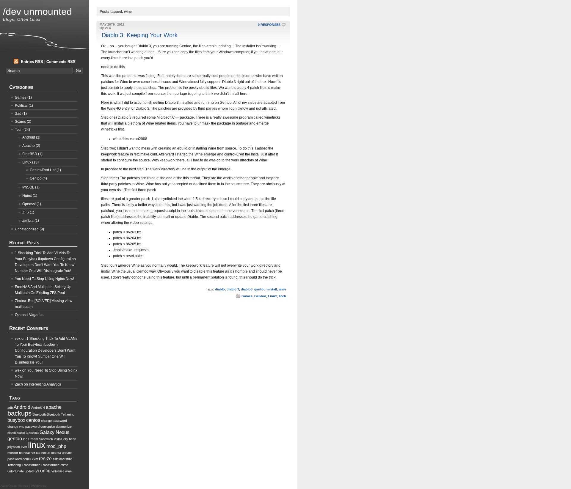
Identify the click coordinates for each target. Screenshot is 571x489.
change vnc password (23, 426)
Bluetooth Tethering (60, 414)
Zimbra (28, 220)
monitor (12, 453)
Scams (20, 122)
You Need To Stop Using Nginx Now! (44, 279)
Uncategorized (27, 229)
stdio (68, 459)
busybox (16, 420)
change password (54, 420)
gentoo (260, 289)
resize (45, 458)
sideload (59, 459)
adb (10, 407)
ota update (64, 453)
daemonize (64, 426)
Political (21, 105)
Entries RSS (32, 61)
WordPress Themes (14, 486)
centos (33, 420)
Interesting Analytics (45, 384)
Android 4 (38, 407)
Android (28, 137)
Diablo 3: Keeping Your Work (140, 35)
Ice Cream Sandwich (38, 439)
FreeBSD (29, 154)
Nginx (27, 196)
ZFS (25, 212)
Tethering (14, 465)
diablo (220, 289)
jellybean (13, 447)
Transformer (31, 465)
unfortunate (15, 471)
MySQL (28, 187)
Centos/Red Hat (43, 170)
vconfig (43, 470)
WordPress (38, 486)
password (14, 459)
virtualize (57, 471)
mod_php (56, 446)
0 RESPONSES (269, 24)
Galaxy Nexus (54, 432)
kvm (24, 447)
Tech (282, 296)
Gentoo (260, 296)
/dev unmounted (37, 11)
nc (21, 453)
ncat (26, 453)
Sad (18, 113)
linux (37, 445)
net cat (35, 453)
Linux (272, 296)
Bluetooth (39, 414)
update (29, 471)
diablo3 (246, 289)
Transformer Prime (54, 465)
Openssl (29, 204)
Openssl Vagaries (29, 315)
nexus (45, 453)
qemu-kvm (30, 459)
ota (53, 453)
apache (54, 407)
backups (19, 413)
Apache (28, 146)
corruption (47, 426)
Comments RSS (61, 61)
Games (246, 296)
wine (282, 289)
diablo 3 (233, 289)
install (272, 289)
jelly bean (69, 439)
